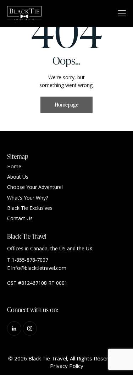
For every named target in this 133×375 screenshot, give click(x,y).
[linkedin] (14, 328)
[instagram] (30, 328)
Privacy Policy (66, 365)
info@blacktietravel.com (38, 268)
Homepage (66, 104)
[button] (122, 13)
